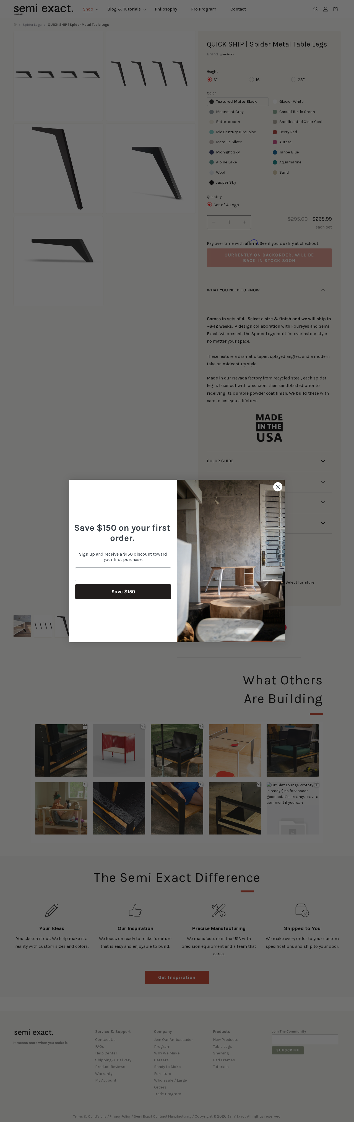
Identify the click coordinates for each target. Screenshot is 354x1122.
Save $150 (123, 592)
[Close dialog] (278, 487)
